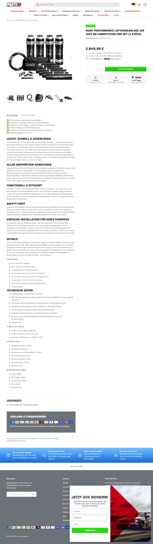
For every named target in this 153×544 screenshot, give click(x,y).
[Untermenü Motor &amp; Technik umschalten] (48, 15)
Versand (99, 53)
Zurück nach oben (76, 466)
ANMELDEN (90, 530)
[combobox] (77, 4)
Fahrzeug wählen (17, 11)
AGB (64, 516)
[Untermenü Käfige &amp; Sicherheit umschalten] (101, 11)
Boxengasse (88, 15)
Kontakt (65, 483)
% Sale (116, 15)
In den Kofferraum (125, 69)
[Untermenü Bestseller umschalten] (38, 11)
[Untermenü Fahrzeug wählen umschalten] (25, 11)
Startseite (9, 20)
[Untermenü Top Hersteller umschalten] (110, 15)
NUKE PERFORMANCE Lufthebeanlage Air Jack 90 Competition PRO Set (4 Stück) (26, 20)
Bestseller (32, 11)
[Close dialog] (148, 488)
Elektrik (75, 15)
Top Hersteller (103, 15)
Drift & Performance (49, 11)
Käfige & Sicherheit (92, 11)
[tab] (12, 115)
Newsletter (67, 504)
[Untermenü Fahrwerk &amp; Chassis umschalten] (121, 11)
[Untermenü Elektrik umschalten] (80, 15)
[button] (145, 4)
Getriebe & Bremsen (132, 11)
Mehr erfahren (116, 59)
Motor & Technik (40, 15)
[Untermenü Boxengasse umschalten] (94, 15)
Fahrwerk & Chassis (112, 11)
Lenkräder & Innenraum (71, 11)
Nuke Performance (92, 38)
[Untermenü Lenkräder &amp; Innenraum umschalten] (81, 11)
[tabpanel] (41, 254)
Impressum (67, 508)
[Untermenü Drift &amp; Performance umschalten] (58, 11)
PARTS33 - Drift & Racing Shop (19, 536)
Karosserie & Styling (60, 15)
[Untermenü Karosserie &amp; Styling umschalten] (69, 15)
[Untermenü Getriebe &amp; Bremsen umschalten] (141, 11)
